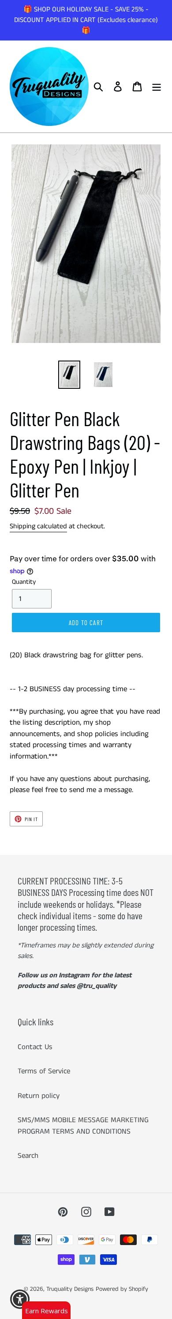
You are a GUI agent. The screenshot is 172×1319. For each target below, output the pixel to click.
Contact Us (35, 1047)
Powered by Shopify (122, 1289)
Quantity (24, 581)
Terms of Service (44, 1071)
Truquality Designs (69, 1289)
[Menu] (156, 87)
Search (28, 1155)
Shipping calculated (38, 526)
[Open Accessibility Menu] (20, 1299)
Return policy (39, 1096)
